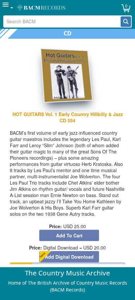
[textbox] (62, 21)
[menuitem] (8, 7)
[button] (126, 21)
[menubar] (67, 7)
